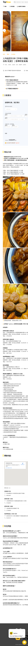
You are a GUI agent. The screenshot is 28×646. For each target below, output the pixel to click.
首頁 (4, 54)
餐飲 (8, 54)
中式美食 (13, 54)
